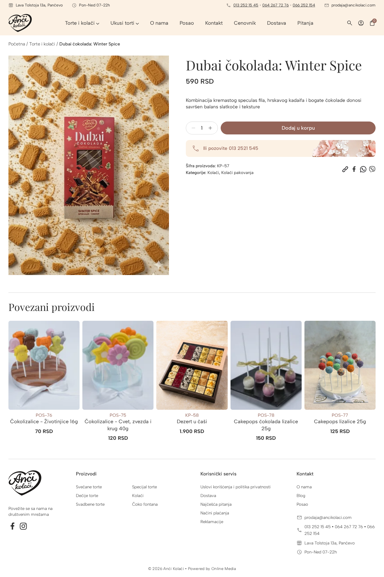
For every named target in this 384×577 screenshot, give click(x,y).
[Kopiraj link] (345, 169)
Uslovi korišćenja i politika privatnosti (235, 486)
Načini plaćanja (214, 513)
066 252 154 (304, 5)
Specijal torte (144, 486)
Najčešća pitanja (216, 504)
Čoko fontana (145, 504)
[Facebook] (354, 169)
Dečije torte (87, 495)
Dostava (208, 495)
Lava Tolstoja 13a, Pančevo (329, 543)
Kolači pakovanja (237, 172)
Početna (16, 44)
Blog (301, 495)
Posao (302, 504)
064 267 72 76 (275, 5)
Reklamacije (211, 521)
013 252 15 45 (245, 5)
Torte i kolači (42, 44)
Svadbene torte (90, 504)
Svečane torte (89, 486)
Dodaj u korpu (298, 128)
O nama (304, 486)
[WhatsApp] (363, 169)
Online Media (223, 568)
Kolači (213, 172)
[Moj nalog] (361, 23)
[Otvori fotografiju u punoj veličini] (88, 165)
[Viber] (372, 169)
